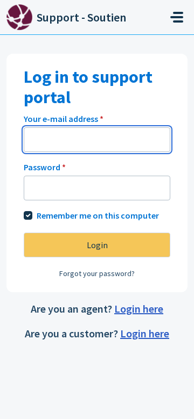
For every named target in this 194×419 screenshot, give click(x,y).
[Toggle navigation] (177, 17)
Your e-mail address (63, 118)
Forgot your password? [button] (97, 273)
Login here (138, 308)
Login (97, 245)
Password (45, 167)
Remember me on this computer (98, 215)
